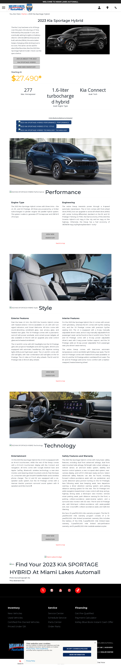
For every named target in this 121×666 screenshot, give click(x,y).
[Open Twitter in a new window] (43, 590)
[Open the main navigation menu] (3, 8)
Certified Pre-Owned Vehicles (23, 622)
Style (51, 126)
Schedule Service (57, 618)
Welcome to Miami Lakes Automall (60, 2)
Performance (63, 122)
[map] (107, 7)
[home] (16, 7)
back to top (60, 243)
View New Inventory (27, 67)
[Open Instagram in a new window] (69, 590)
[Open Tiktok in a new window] (78, 590)
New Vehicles (15, 613)
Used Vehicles (15, 618)
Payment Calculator (85, 618)
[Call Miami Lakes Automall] (115, 7)
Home (24, 14)
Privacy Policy (30, 661)
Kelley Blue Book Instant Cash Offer (94, 622)
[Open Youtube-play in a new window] (60, 590)
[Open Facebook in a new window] (52, 590)
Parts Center (55, 622)
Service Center (56, 613)
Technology (61, 130)
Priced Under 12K (17, 626)
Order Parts (54, 626)
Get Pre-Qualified (84, 613)
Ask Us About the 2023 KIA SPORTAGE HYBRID (27, 60)
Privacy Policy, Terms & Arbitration (37, 649)
